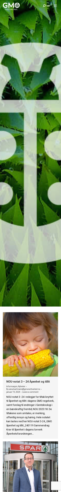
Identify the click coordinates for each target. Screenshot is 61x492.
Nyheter (21, 386)
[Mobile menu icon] (55, 6)
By (23, 389)
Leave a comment (30, 392)
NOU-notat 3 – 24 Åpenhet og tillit (28, 381)
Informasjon (11, 386)
